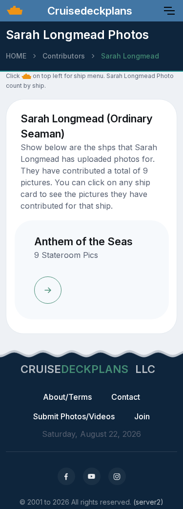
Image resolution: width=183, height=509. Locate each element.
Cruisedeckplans (88, 10)
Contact (125, 397)
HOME (16, 56)
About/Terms (67, 397)
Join (142, 416)
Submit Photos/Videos (74, 416)
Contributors (63, 56)
